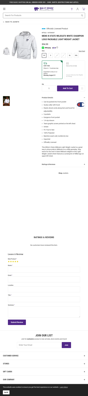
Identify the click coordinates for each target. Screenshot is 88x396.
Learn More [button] (64, 387)
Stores (6, 364)
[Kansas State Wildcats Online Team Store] (44, 9)
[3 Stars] (13, 261)
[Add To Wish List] (82, 88)
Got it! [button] (6, 392)
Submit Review (17, 322)
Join (66, 345)
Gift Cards (7, 372)
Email (9, 275)
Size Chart (82, 51)
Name (10, 265)
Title (9, 295)
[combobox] (38, 15)
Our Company (8, 379)
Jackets (63, 173)
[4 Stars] (15, 261)
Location (10, 285)
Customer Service (10, 356)
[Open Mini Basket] (83, 9)
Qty (43, 84)
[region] (63, 129)
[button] (72, 9)
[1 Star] (9, 261)
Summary (11, 305)
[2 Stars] (11, 261)
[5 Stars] (18, 261)
